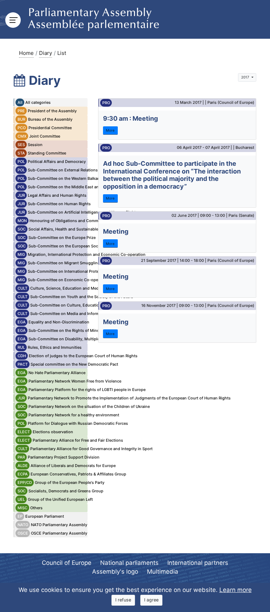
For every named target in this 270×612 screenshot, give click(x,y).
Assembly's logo (115, 571)
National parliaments (129, 562)
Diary (45, 53)
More (110, 130)
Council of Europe (66, 562)
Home (26, 53)
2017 (245, 77)
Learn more (235, 589)
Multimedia (162, 571)
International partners (197, 562)
